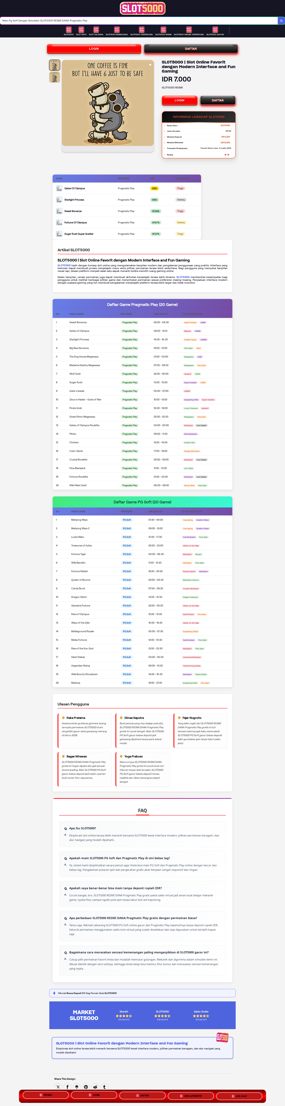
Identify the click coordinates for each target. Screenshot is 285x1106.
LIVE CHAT (241, 1096)
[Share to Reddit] (95, 1086)
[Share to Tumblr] (104, 1086)
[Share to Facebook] (67, 1086)
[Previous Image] (64, 106)
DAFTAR (191, 48)
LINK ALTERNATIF (193, 1095)
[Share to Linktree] (77, 1086)
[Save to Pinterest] (86, 1086)
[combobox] (139, 20)
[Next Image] (151, 106)
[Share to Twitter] (58, 1086)
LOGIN (94, 48)
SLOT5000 (64, 265)
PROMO (48, 1095)
